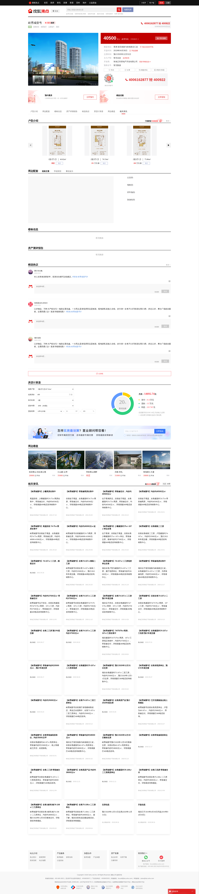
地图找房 (128, 10)
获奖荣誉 (42, 857)
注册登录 (114, 860)
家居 (71, 3)
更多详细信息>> (145, 62)
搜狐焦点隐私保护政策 (139, 435)
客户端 (151, 3)
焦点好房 (114, 857)
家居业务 (69, 857)
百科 (78, 3)
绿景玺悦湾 (109, 14)
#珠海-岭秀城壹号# (80, 277)
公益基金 (93, 3)
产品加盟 (96, 857)
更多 (168, 121)
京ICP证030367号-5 (86, 882)
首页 (46, 3)
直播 (65, 3)
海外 (84, 3)
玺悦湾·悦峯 (91, 14)
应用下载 (123, 857)
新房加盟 (87, 857)
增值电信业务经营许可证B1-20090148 (66, 882)
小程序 (143, 3)
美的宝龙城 (100, 14)
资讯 (59, 3)
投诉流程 (33, 860)
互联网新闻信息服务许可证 (102, 882)
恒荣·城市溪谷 (118, 14)
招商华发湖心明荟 (80, 14)
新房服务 (60, 857)
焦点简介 (33, 857)
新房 (52, 3)
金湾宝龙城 (69, 14)
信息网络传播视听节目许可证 (121, 882)
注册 (168, 3)
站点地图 (42, 860)
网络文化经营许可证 (138, 882)
